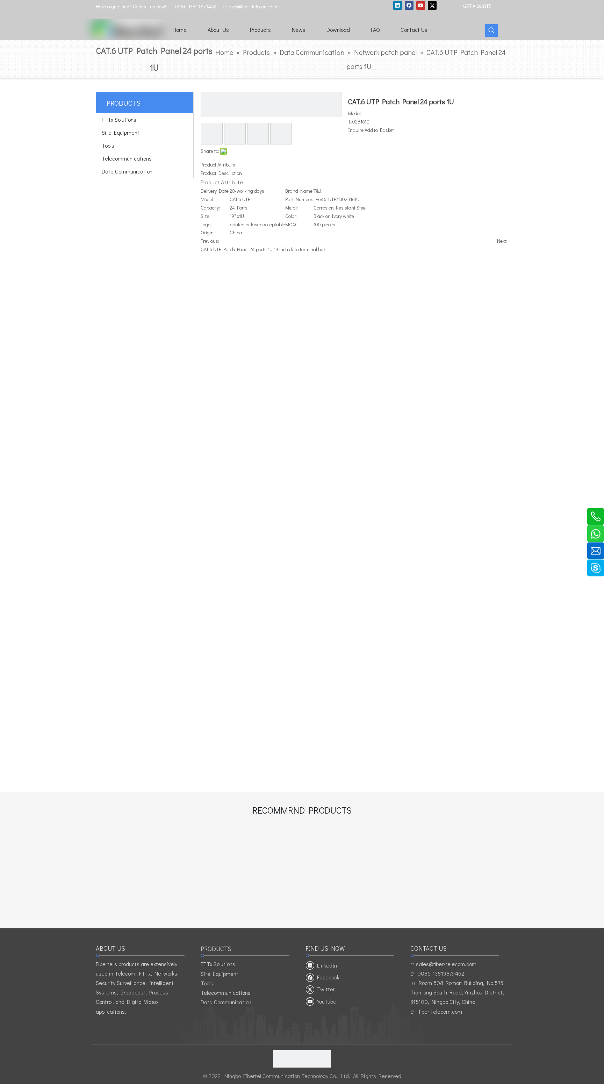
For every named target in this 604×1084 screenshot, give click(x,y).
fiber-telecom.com (440, 1011)
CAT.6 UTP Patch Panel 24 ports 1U (237, 249)
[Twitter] (432, 5)
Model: (355, 113)
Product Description (221, 173)
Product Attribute (218, 164)
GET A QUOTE (476, 6)
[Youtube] (420, 5)
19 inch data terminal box (299, 249)
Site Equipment (120, 132)
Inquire (356, 130)
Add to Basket (379, 130)
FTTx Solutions (119, 119)
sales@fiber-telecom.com (446, 964)
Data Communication (127, 171)
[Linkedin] (397, 5)
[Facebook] (409, 5)
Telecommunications (127, 158)
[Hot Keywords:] (491, 30)
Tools (108, 145)
